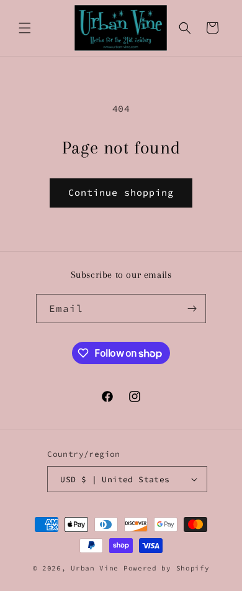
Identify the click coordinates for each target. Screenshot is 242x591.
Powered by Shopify (166, 568)
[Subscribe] (191, 308)
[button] (24, 28)
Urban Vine (97, 568)
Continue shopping (121, 192)
